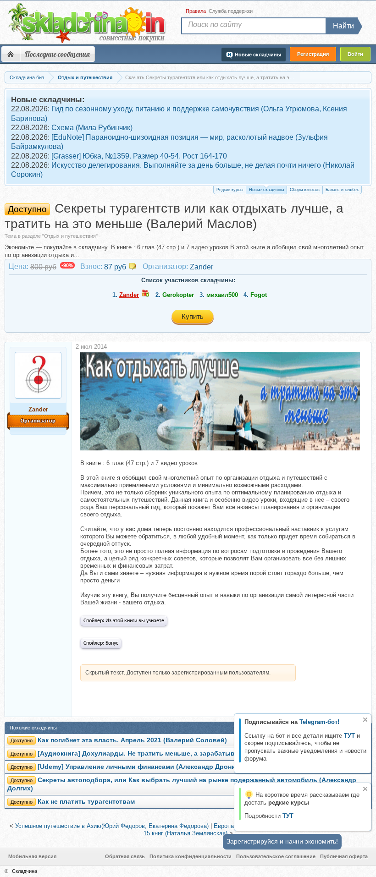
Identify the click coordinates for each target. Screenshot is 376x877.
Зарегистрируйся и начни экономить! (282, 841)
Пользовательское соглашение (275, 856)
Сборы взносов (305, 189)
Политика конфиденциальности (190, 856)
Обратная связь (125, 856)
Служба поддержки (231, 11)
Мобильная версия (32, 856)
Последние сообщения (57, 54)
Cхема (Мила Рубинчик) (92, 128)
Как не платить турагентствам (86, 801)
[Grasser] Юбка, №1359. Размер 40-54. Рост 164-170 (139, 156)
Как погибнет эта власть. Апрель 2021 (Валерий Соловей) (132, 740)
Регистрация (313, 54)
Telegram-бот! (319, 721)
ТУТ (349, 735)
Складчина (24, 871)
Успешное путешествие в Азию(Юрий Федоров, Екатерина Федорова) (112, 825)
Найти (343, 26)
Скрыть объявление (365, 719)
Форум (10, 54)
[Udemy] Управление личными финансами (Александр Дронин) (140, 766)
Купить (193, 316)
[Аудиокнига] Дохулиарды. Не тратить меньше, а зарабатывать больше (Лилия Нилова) (182, 753)
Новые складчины (266, 189)
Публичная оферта (344, 856)
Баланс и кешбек (342, 189)
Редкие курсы (229, 189)
